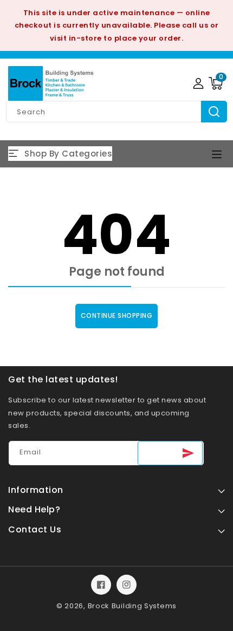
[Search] (214, 111)
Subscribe (170, 453)
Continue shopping (117, 315)
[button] (215, 83)
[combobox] (116, 111)
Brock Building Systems (132, 606)
